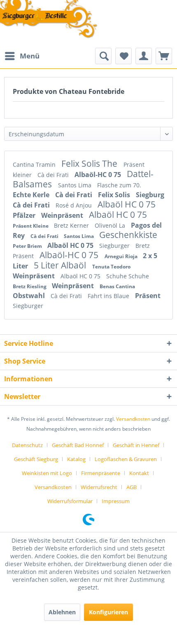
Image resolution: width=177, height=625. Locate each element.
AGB (131, 487)
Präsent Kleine (31, 225)
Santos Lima (75, 185)
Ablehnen (62, 612)
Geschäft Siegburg (36, 459)
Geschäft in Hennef (136, 445)
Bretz (142, 246)
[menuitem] (22, 56)
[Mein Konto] (143, 56)
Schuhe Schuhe (127, 276)
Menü (30, 56)
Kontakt (139, 473)
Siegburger (115, 246)
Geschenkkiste (128, 234)
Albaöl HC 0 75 (127, 204)
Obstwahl (30, 295)
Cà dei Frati (53, 175)
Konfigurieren (108, 612)
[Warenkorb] (164, 56)
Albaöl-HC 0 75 (99, 174)
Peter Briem (28, 246)
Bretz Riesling (30, 286)
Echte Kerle (32, 194)
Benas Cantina (117, 286)
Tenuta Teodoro (111, 266)
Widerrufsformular (70, 501)
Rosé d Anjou (74, 205)
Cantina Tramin (35, 164)
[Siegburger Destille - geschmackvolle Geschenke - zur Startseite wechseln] (49, 20)
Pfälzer (25, 215)
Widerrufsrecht (99, 487)
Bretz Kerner (72, 225)
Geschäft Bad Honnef (78, 445)
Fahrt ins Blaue (109, 296)
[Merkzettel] (123, 56)
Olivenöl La (111, 225)
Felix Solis (115, 194)
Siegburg (150, 194)
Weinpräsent (63, 215)
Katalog (76, 459)
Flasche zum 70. (119, 185)
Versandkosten (133, 418)
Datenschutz (27, 445)
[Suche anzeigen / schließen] (103, 56)
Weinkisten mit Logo (47, 473)
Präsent (24, 256)
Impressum (116, 501)
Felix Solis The (90, 163)
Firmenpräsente (100, 473)
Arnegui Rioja (122, 256)
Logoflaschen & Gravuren (126, 459)
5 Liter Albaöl (61, 265)
